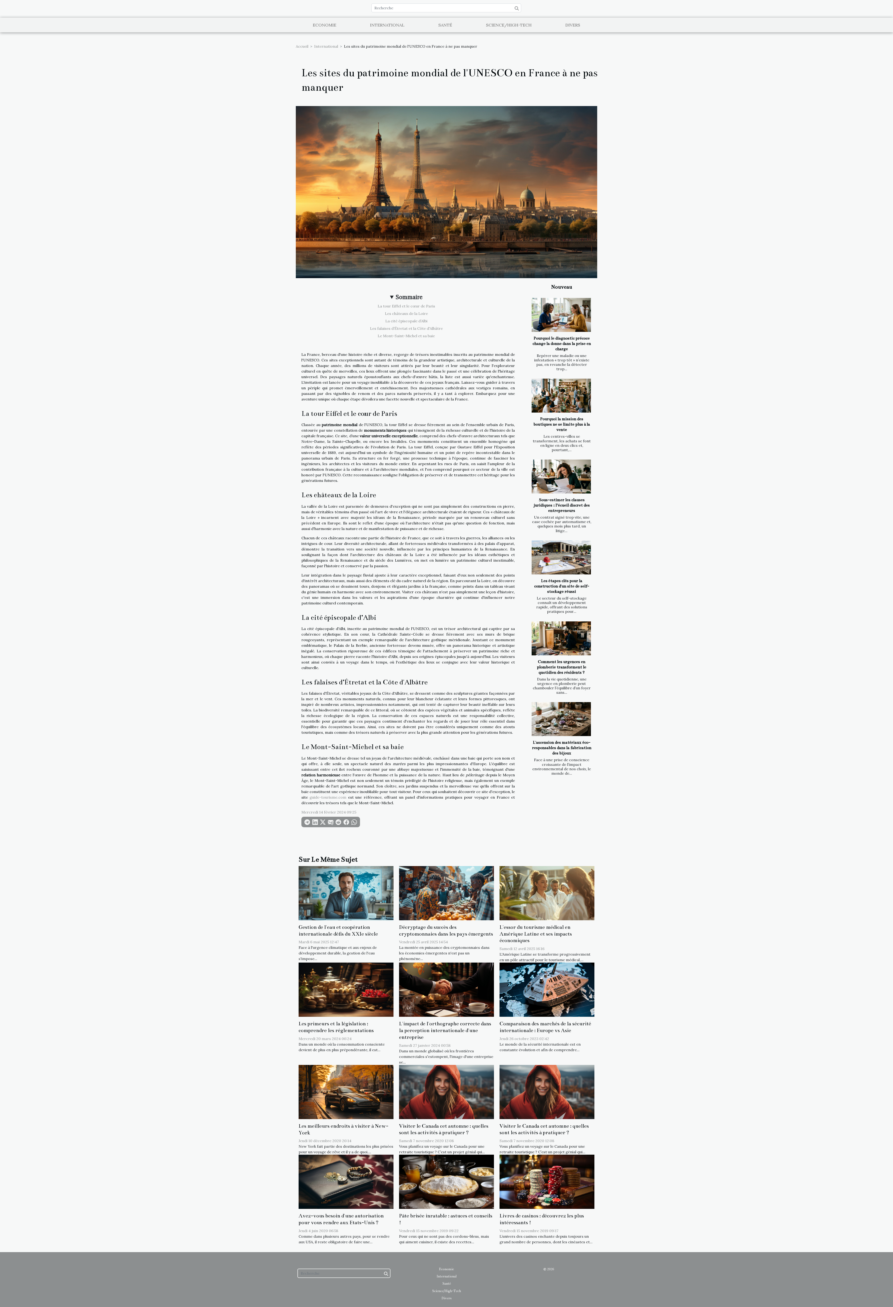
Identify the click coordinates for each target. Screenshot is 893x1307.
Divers (572, 25)
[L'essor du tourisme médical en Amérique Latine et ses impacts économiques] (547, 892)
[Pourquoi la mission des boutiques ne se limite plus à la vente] (561, 396)
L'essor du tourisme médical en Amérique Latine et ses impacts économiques (536, 934)
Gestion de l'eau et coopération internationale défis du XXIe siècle (338, 930)
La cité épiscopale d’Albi (406, 321)
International (387, 25)
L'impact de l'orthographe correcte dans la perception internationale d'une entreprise (445, 1030)
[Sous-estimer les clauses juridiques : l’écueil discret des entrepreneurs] (561, 476)
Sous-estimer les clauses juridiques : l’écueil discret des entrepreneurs (561, 505)
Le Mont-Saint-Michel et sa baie (406, 335)
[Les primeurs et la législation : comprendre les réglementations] (346, 989)
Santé (445, 25)
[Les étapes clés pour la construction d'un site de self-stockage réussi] (561, 557)
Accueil (302, 46)
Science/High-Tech (509, 25)
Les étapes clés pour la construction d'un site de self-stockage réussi (561, 586)
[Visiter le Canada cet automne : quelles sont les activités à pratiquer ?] (446, 1091)
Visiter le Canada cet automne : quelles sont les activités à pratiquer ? (443, 1129)
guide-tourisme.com (328, 797)
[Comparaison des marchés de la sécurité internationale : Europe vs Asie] (547, 989)
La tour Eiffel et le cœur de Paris (406, 306)
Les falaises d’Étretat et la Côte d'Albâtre (406, 328)
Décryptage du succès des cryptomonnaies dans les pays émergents (446, 930)
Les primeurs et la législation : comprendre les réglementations (336, 1027)
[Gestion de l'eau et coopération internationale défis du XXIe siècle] (346, 892)
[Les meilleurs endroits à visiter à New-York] (346, 1091)
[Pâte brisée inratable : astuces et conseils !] (446, 1181)
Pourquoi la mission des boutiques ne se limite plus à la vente (561, 424)
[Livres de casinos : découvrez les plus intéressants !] (547, 1181)
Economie (324, 25)
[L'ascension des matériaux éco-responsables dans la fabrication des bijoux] (561, 719)
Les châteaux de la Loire (406, 313)
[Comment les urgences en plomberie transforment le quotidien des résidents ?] (561, 638)
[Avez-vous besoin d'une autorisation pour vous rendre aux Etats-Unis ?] (346, 1181)
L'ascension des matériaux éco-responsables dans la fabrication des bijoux (561, 748)
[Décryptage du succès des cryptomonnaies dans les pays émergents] (446, 892)
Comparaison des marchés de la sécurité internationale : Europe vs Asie (545, 1027)
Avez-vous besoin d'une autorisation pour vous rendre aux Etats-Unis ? (341, 1219)
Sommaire (409, 297)
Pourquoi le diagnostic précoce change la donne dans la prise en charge (562, 343)
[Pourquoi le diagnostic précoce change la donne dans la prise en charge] (561, 315)
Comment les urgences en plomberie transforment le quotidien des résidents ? (561, 667)
